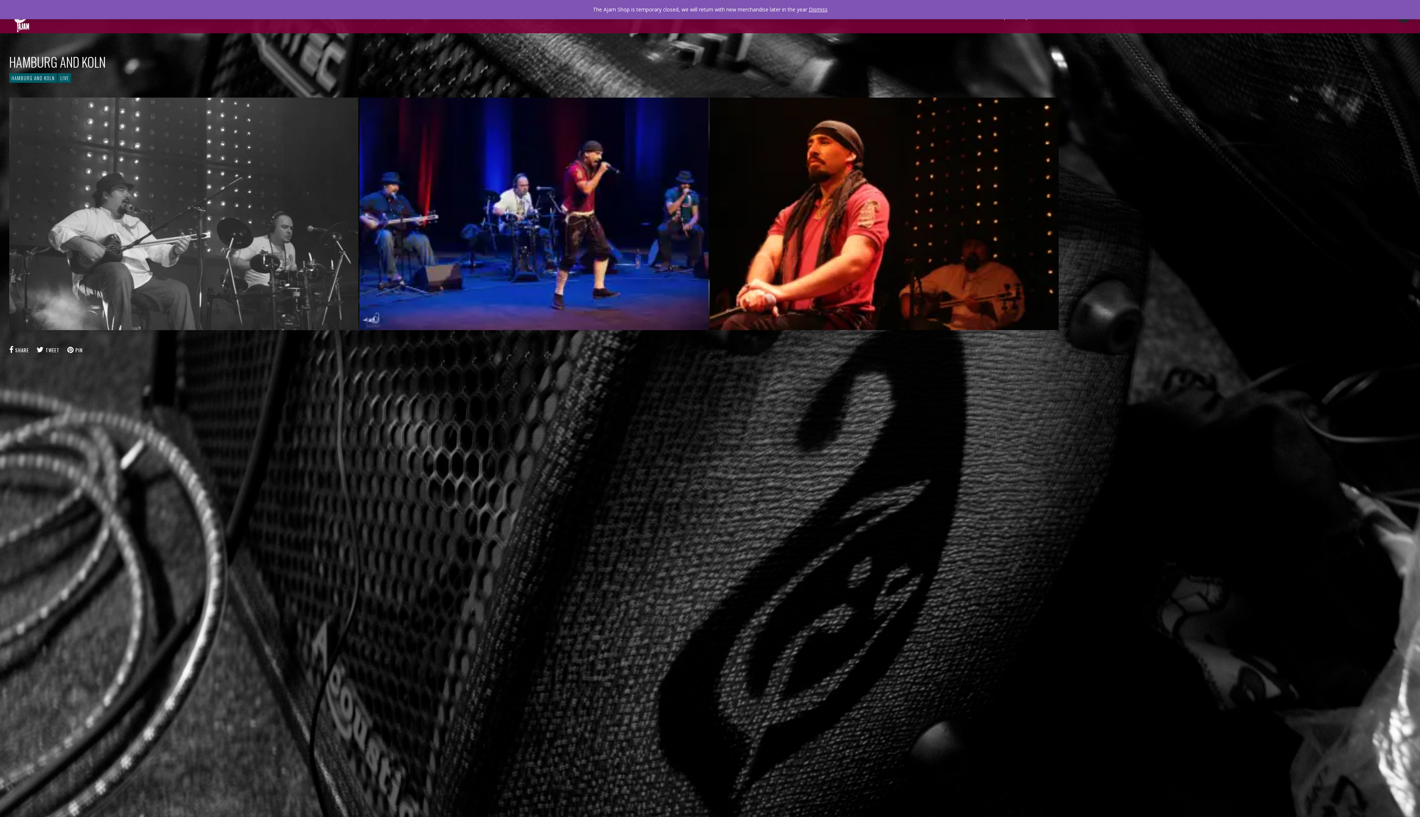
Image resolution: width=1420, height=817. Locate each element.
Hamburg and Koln (33, 78)
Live (64, 78)
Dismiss (818, 9)
